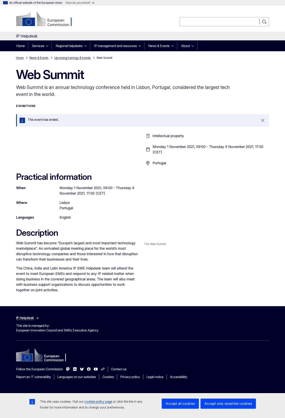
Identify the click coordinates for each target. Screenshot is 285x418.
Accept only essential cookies (228, 403)
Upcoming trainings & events (72, 57)
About (185, 46)
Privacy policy (130, 377)
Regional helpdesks (69, 46)
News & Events (159, 46)
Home (20, 46)
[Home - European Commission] (47, 19)
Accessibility (178, 377)
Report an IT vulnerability (33, 377)
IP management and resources (115, 46)
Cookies (108, 377)
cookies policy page (98, 401)
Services (38, 46)
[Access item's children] (48, 45)
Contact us (118, 369)
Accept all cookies (180, 403)
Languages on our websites (76, 377)
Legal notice (154, 377)
